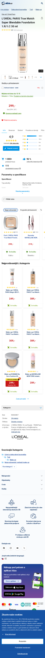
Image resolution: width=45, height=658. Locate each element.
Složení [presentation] (20, 130)
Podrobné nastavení (22, 648)
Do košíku (13, 305)
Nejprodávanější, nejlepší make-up (17, 462)
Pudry (10, 255)
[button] (22, 475)
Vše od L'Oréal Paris (8, 14)
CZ (6, 558)
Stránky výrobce (16, 422)
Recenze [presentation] (12, 130)
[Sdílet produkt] (41, 18)
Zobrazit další (21, 399)
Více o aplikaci (11, 581)
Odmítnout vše (22, 654)
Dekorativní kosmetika (19, 9)
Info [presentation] (4, 130)
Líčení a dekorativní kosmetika (15, 454)
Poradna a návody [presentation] (32, 130)
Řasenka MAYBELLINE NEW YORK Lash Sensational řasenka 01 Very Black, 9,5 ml (31, 237)
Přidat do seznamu (10, 120)
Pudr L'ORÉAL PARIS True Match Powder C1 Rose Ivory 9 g (11, 237)
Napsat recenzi (12, 148)
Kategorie (6, 408)
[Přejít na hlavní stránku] (7, 3)
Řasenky (31, 255)
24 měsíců (14, 418)
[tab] (4, 130)
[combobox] (22, 77)
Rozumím (22, 641)
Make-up (39, 9)
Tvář (31, 9)
